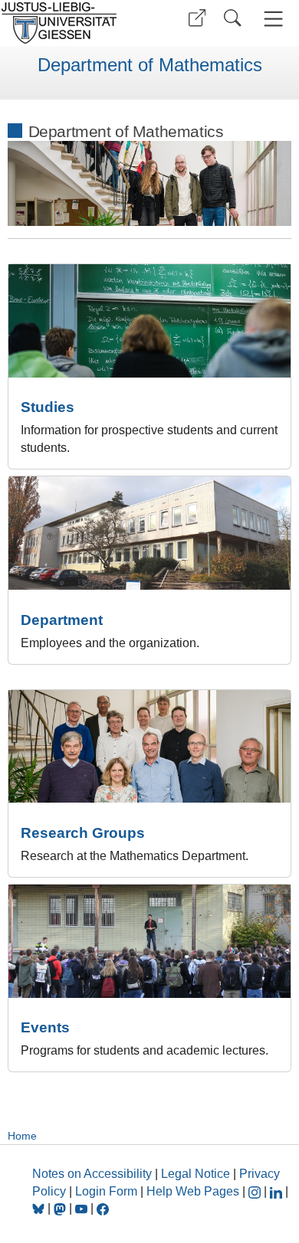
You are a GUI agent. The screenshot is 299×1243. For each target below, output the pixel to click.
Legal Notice (195, 1173)
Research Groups (83, 833)
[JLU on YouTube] (82, 1208)
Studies (47, 407)
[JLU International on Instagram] (256, 1191)
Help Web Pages (192, 1191)
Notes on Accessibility (93, 1173)
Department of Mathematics (150, 65)
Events (45, 1027)
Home (22, 1136)
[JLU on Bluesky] (40, 1208)
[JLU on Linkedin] (277, 1191)
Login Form (106, 1191)
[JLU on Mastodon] (61, 1208)
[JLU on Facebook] (103, 1208)
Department (62, 620)
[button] (197, 18)
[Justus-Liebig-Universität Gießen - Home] (73, 23)
